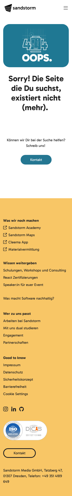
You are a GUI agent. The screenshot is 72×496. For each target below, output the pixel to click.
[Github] (21, 409)
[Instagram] (6, 409)
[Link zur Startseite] (20, 8)
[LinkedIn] (14, 409)
